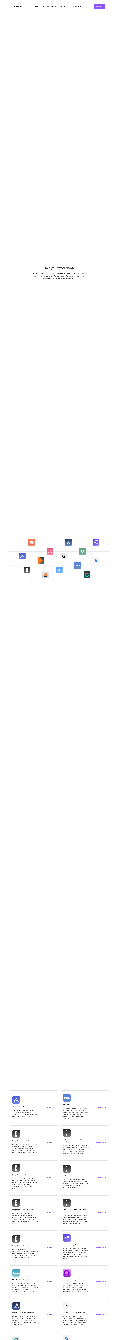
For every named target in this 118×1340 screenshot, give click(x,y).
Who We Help (51, 6)
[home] (18, 6)
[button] (39, 6)
